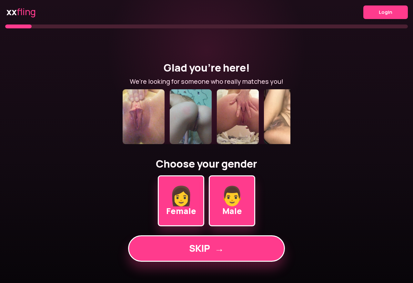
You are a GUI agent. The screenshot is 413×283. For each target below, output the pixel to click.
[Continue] (206, 116)
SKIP (206, 248)
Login (385, 12)
